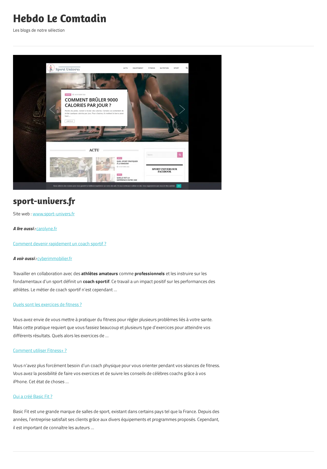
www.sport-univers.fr (54, 213)
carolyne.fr (46, 228)
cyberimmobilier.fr (54, 258)
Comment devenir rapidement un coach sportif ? (59, 243)
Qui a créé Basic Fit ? (32, 396)
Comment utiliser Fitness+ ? (40, 350)
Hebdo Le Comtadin (60, 18)
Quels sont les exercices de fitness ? (47, 304)
